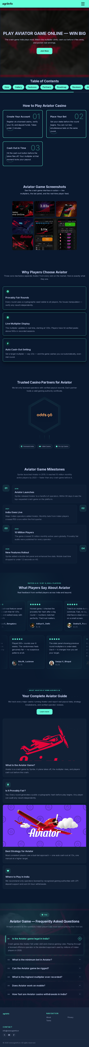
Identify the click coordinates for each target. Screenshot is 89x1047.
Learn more (44, 712)
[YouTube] (9, 1035)
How (7, 87)
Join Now (44, 51)
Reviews (76, 87)
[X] (4, 1035)
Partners (47, 87)
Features (32, 87)
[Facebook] (14, 1035)
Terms (48, 1021)
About (48, 1017)
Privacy (70, 1017)
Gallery (18, 87)
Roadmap (61, 87)
